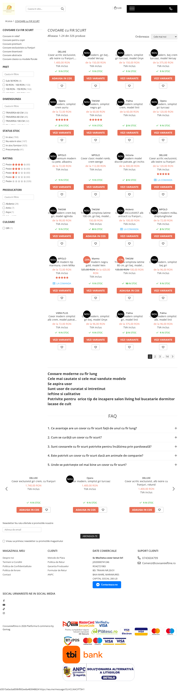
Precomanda (12, 149)
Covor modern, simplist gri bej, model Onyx (95, 318)
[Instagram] (4, 613)
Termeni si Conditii (12, 562)
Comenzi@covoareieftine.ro (159, 563)
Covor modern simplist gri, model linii (129, 318)
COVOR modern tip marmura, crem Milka (62, 263)
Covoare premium (12, 43)
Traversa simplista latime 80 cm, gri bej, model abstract (129, 263)
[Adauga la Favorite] (62, 86)
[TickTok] (4, 608)
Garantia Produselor (58, 566)
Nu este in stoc (13, 141)
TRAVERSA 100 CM (15, 120)
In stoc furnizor (14, 145)
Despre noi (8, 557)
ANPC (51, 574)
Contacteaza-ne (109, 584)
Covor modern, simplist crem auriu (62, 105)
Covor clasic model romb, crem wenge (96, 160)
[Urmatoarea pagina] (172, 356)
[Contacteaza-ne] (171, 8)
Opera (62, 100)
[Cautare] (62, 9)
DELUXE (62, 51)
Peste (9, 164)
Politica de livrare (11, 570)
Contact (7, 574)
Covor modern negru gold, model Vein (95, 263)
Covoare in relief (11, 36)
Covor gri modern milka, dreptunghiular (163, 214)
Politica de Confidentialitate (17, 566)
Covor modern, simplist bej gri (163, 263)
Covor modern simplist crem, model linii (129, 105)
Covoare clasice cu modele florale (20, 59)
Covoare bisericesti (12, 51)
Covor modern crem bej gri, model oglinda (62, 214)
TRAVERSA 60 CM (15, 112)
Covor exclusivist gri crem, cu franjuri (34, 481)
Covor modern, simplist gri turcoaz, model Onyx (129, 56)
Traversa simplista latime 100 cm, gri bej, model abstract (96, 214)
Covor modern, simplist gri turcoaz (163, 105)
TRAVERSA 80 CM (15, 116)
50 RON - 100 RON (15, 84)
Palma (129, 100)
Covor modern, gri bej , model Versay (95, 56)
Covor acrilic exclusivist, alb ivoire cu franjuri (163, 160)
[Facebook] (4, 600)
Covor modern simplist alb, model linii (163, 318)
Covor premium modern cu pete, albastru (62, 160)
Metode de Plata (56, 557)
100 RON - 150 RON (16, 89)
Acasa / (9, 21)
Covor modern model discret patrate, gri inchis (129, 160)
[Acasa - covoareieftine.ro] (12, 9)
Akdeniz (10, 203)
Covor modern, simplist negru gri (95, 105)
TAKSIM (96, 100)
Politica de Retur (56, 562)
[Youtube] (4, 604)
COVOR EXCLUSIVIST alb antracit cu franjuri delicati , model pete (129, 214)
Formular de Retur (57, 570)
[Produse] (132, 9)
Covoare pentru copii (14, 40)
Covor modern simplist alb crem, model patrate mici (62, 318)
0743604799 (150, 558)
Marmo (95, 258)
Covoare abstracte (12, 55)
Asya (8, 212)
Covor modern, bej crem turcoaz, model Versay (163, 56)
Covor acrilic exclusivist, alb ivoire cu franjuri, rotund (62, 56)
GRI (7, 228)
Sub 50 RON (12, 80)
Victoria (129, 155)
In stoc (9, 137)
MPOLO (62, 155)
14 (167, 356)
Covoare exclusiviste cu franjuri (19, 47)
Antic (8, 207)
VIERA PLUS (62, 313)
